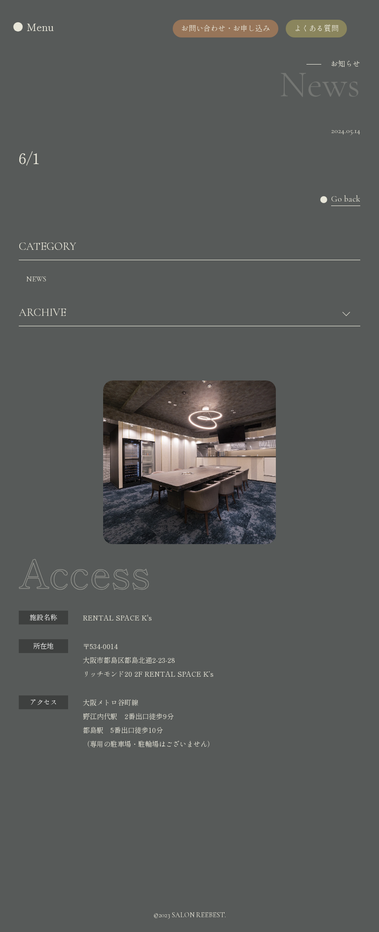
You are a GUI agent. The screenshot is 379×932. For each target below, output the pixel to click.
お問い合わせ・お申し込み (225, 28)
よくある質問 (316, 28)
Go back (345, 199)
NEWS (36, 279)
